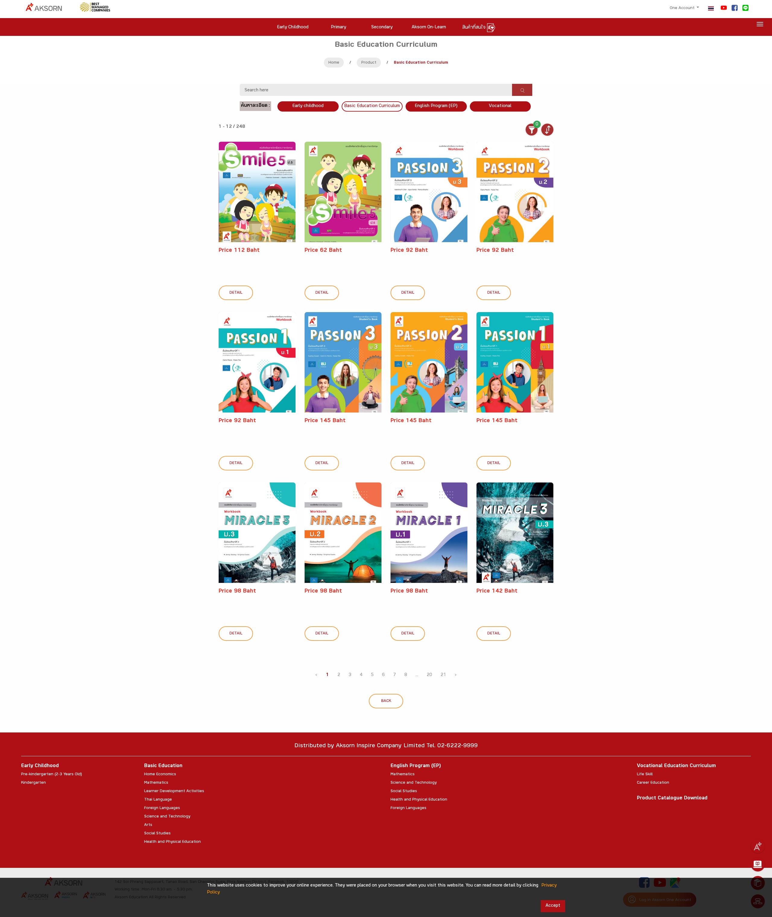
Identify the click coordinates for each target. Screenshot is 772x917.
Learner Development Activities (174, 791)
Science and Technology (167, 817)
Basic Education (163, 766)
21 (443, 675)
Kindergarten (33, 783)
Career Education (653, 783)
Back (386, 701)
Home (333, 63)
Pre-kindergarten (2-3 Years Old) (51, 774)
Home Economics (160, 774)
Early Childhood (40, 766)
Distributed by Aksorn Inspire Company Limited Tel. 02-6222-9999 (386, 746)
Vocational (500, 106)
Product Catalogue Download (672, 798)
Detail (235, 293)
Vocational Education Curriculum (676, 766)
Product (368, 63)
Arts (148, 825)
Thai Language (158, 800)
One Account (683, 8)
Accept (553, 906)
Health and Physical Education (172, 842)
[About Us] (758, 846)
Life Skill (645, 774)
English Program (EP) (436, 106)
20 (429, 675)
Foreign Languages (162, 808)
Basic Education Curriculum (372, 106)
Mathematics (156, 783)
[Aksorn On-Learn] (758, 864)
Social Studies (157, 834)
